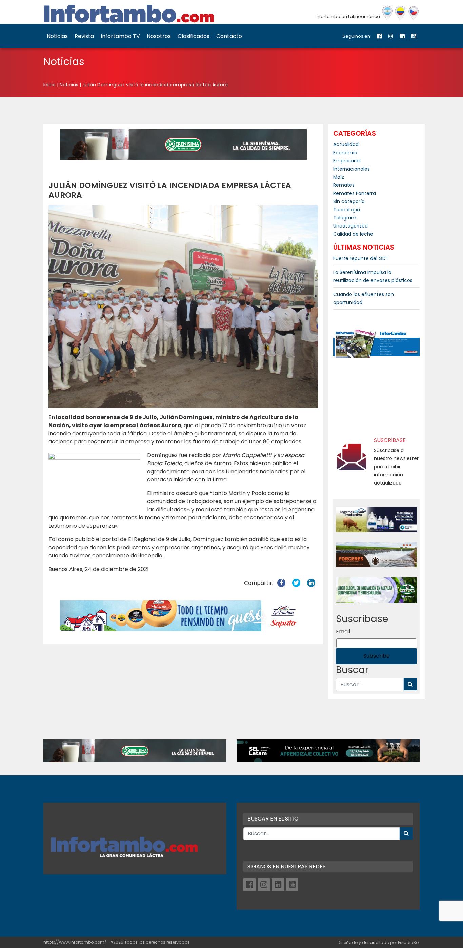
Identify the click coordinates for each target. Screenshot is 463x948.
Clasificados (193, 36)
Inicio (49, 84)
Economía (345, 152)
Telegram (344, 217)
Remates (344, 185)
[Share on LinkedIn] (311, 583)
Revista (84, 36)
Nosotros (159, 36)
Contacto (229, 36)
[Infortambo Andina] (400, 13)
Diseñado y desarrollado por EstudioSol (379, 942)
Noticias (57, 36)
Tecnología (346, 209)
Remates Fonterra (354, 193)
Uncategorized (350, 225)
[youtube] (414, 36)
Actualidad (346, 144)
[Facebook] (379, 36)
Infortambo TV (120, 36)
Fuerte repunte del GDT (361, 258)
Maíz (338, 177)
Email (343, 631)
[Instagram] (391, 36)
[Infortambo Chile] (414, 13)
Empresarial (347, 160)
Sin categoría (349, 201)
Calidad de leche (353, 234)
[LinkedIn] (402, 36)
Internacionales (351, 168)
